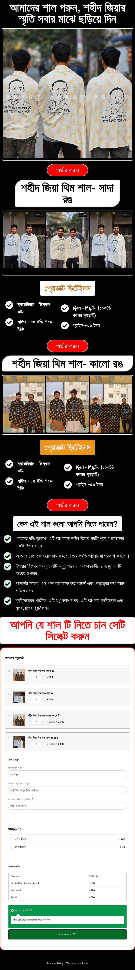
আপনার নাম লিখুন (15, 768)
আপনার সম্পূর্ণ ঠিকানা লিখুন (19, 783)
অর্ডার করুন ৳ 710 (67, 934)
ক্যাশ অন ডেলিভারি (23, 910)
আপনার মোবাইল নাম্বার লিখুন (20, 799)
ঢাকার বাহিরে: (70, 838)
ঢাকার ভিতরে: (70, 846)
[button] (6, 240)
